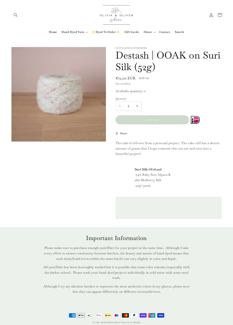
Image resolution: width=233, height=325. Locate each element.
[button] (15, 15)
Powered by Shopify (131, 322)
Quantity (121, 98)
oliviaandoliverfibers (110, 322)
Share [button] (123, 133)
